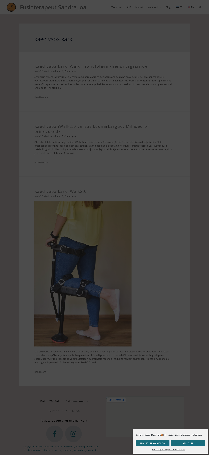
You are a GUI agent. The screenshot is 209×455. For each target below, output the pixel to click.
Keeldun (188, 443)
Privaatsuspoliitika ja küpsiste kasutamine (168, 449)
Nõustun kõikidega (152, 443)
